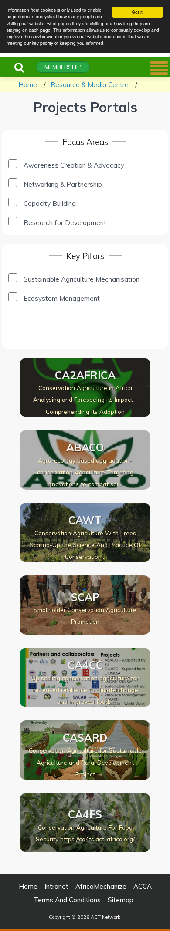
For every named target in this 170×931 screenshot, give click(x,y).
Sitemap (120, 900)
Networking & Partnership (63, 184)
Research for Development (65, 222)
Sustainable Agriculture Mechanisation (81, 279)
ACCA (142, 886)
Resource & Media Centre (90, 84)
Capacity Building (50, 203)
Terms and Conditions (67, 900)
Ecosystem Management (62, 298)
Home (27, 84)
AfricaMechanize (100, 886)
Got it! (138, 12)
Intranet (56, 886)
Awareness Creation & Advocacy (74, 165)
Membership (63, 67)
